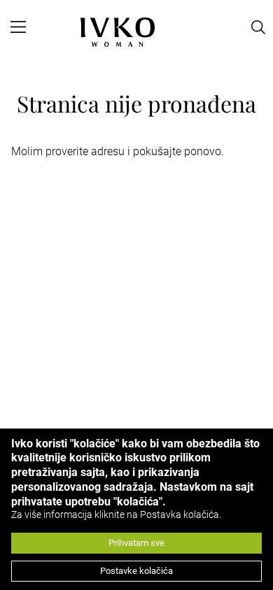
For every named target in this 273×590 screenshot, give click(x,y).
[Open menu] (18, 27)
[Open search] (258, 27)
